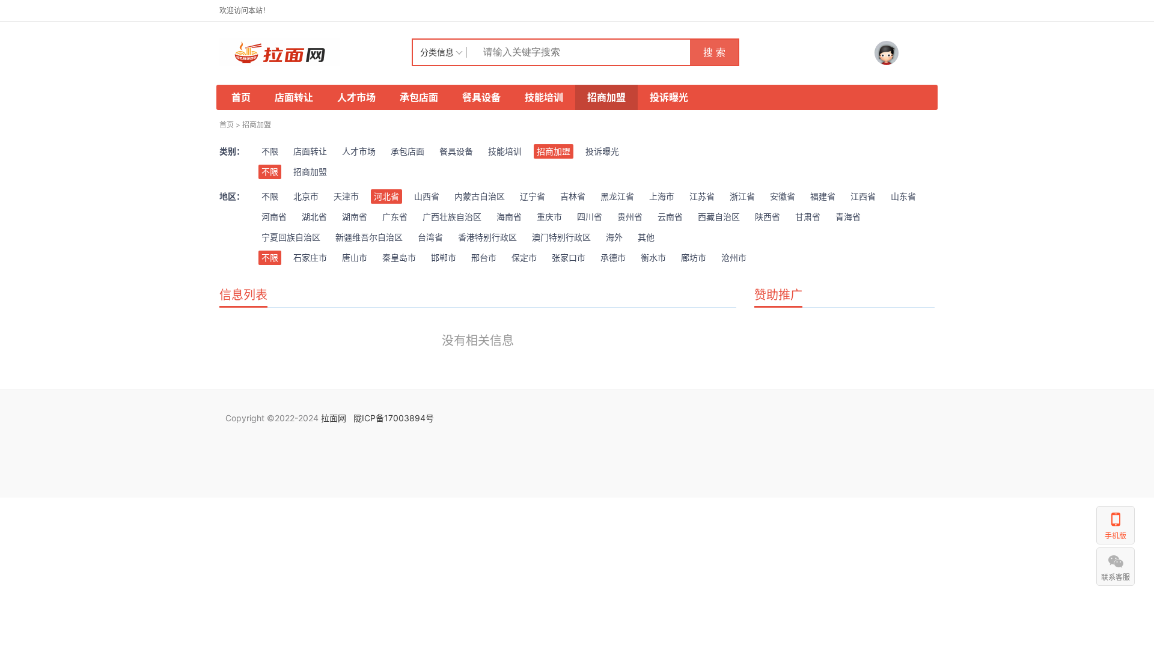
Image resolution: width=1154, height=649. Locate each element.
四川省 (589, 217)
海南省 (509, 217)
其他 (646, 237)
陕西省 (767, 217)
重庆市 (549, 217)
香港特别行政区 (487, 237)
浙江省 (742, 196)
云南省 (670, 217)
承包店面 (419, 97)
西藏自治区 (719, 217)
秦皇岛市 (399, 257)
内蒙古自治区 (479, 196)
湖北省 (314, 217)
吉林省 (572, 196)
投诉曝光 (669, 97)
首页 (241, 97)
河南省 (274, 217)
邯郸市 (443, 257)
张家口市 (568, 257)
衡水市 (653, 257)
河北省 (386, 196)
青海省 (848, 217)
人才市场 (356, 97)
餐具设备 (481, 97)
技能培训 (544, 97)
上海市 (661, 196)
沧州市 (733, 257)
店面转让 (294, 97)
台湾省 (430, 237)
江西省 (863, 196)
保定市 (524, 257)
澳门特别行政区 (561, 237)
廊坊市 (693, 257)
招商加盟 (606, 97)
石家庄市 (310, 257)
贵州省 (630, 217)
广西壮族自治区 (452, 217)
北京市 (306, 196)
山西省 (426, 196)
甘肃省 (807, 217)
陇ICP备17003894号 (393, 418)
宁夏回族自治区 (290, 237)
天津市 (346, 196)
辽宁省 (532, 196)
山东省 (903, 196)
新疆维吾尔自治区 (369, 237)
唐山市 (354, 257)
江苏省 (702, 196)
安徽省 (782, 196)
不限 (269, 151)
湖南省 (354, 217)
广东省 (395, 217)
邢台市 (483, 257)
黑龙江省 (617, 196)
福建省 (822, 196)
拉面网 (333, 418)
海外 (614, 237)
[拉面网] (315, 52)
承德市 (613, 257)
